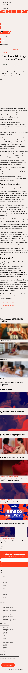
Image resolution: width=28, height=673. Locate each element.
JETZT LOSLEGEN (7, 2)
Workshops (5, 581)
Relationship (10, 455)
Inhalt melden (4, 637)
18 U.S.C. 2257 (5, 634)
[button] (14, 82)
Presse (11, 607)
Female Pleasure (4, 521)
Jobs (4, 612)
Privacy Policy (6, 630)
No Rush (2, 378)
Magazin (5, 4)
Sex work (12, 408)
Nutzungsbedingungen (8, 629)
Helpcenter (5, 610)
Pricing (11, 612)
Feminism (16, 476)
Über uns (5, 582)
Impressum (5, 627)
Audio (4, 578)
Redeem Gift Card (6, 608)
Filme (4, 576)
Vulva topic (17, 521)
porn (8, 408)
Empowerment (3, 408)
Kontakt (12, 606)
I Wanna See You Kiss (5, 340)
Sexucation (9, 499)
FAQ (4, 606)
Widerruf (5, 632)
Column (15, 49)
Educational (3, 476)
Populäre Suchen (5, 584)
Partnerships (13, 610)
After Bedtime (3, 359)
